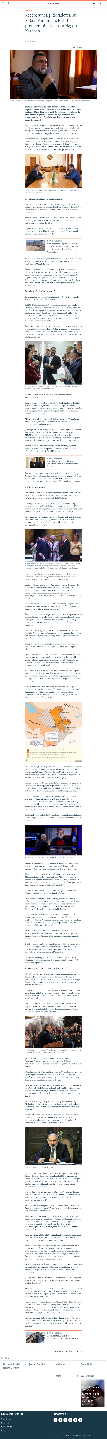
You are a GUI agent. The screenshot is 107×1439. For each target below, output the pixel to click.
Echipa (3, 1431)
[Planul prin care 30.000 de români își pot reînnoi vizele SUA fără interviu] (92, 1393)
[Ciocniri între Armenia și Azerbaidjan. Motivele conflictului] (35, 1337)
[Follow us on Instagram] (65, 1420)
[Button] (77, 47)
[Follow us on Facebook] (55, 1420)
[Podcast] (100, 3)
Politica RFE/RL (6, 1427)
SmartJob (86, 1364)
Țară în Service (37, 1364)
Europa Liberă (30, 37)
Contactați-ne (6, 1419)
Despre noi (5, 1423)
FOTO (58, 1376)
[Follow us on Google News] (75, 1420)
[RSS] (70, 1420)
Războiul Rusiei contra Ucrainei (11, 1366)
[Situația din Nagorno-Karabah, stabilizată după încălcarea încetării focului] (35, 462)
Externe (28, 10)
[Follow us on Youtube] (60, 1420)
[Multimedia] (94, 3)
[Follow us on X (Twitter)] (80, 1420)
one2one (60, 1364)
